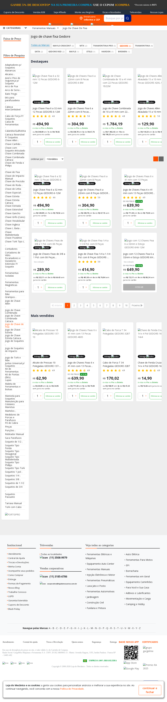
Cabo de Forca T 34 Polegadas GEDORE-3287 (116, 364)
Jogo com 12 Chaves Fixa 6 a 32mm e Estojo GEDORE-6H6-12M (139, 255)
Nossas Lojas (156, 12)
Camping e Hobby (135, 604)
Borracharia (132, 570)
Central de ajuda (30, 642)
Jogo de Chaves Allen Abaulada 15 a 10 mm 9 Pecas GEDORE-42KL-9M (116, 110)
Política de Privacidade (72, 688)
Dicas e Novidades (112, 12)
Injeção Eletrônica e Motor (101, 574)
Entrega (12, 579)
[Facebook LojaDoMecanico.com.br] (5, 663)
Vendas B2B (39, 12)
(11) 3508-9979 (58, 557)
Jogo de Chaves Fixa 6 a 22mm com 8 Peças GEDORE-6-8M (94, 191)
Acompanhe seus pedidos (21, 570)
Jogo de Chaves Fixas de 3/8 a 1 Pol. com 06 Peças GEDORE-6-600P (49, 255)
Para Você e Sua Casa (137, 587)
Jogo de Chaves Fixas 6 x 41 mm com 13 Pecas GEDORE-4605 (81, 364)
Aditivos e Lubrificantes (138, 593)
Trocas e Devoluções (18, 562)
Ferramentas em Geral (138, 576)
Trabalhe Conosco (17, 592)
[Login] (98, 23)
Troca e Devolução (54, 642)
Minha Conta (14, 566)
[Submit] (127, 18)
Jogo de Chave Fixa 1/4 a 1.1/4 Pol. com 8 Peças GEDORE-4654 (94, 255)
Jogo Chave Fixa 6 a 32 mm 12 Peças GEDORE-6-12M (47, 191)
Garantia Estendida (18, 600)
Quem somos (77, 642)
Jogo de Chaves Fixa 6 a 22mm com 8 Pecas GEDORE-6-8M (45, 110)
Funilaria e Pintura (96, 608)
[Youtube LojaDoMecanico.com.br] (13, 663)
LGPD (11, 596)
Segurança (96, 642)
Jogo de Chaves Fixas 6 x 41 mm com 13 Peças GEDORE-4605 (138, 191)
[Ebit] (152, 647)
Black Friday (14, 608)
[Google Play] (133, 668)
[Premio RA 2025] (152, 664)
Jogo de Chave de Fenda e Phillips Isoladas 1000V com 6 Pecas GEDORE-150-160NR (152, 110)
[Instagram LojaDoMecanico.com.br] (22, 663)
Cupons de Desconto (14, 12)
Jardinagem (93, 597)
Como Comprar (15, 575)
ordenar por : (38, 159)
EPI (127, 565)
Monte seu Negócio (84, 12)
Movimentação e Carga (138, 598)
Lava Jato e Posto (96, 585)
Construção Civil (95, 602)
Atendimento (14, 553)
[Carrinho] (112, 24)
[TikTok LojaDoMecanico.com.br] (30, 663)
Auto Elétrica (132, 554)
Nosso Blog (13, 587)
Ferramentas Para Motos (139, 559)
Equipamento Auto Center (100, 563)
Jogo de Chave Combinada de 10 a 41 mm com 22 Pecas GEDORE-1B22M (82, 110)
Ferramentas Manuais (98, 569)
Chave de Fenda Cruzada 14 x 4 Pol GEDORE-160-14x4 (151, 364)
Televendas (136, 12)
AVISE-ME (139, 287)
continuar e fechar (150, 690)
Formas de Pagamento (19, 583)
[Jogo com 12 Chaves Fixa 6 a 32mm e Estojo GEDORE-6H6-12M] (139, 244)
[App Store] (133, 663)
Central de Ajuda (16, 558)
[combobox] (117, 18)
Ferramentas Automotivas (100, 591)
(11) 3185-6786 (58, 576)
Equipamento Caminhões (139, 582)
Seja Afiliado (60, 12)
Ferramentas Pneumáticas (101, 580)
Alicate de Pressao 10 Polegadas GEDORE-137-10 (46, 364)
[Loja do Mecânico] (57, 18)
